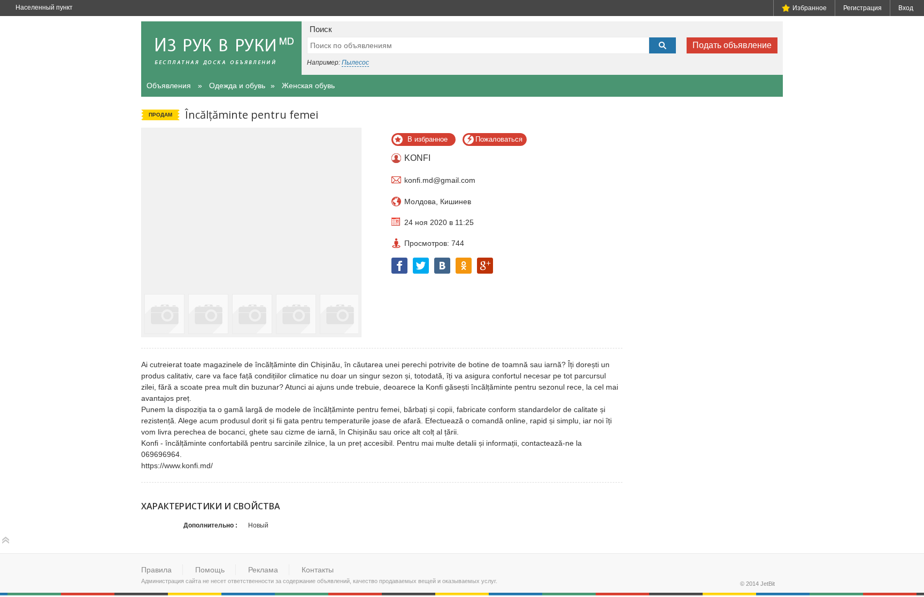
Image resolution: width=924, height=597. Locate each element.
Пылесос (355, 62)
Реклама (263, 569)
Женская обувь (308, 85)
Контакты (318, 569)
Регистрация (862, 8)
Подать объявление (732, 45)
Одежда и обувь (237, 85)
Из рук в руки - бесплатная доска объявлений (221, 48)
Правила (156, 569)
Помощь (210, 569)
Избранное (809, 8)
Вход (905, 8)
